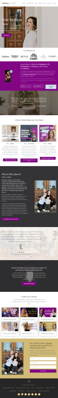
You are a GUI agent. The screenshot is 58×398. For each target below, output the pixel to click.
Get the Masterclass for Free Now (29, 160)
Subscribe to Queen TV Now (48, 158)
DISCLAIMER (21, 391)
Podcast (40, 3)
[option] (29, 242)
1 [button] (27, 256)
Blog (44, 3)
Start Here (6, 35)
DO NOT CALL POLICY (31, 391)
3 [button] (30, 256)
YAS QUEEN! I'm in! (29, 283)
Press (32, 387)
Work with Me (30, 3)
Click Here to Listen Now (10, 159)
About (24, 3)
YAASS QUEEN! (43, 371)
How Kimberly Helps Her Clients (11, 219)
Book (36, 3)
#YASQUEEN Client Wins (8, 387)
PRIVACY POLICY (40, 387)
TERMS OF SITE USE (50, 387)
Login (54, 3)
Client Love (49, 3)
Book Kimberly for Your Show (22, 387)
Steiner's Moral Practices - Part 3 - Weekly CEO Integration (34, 333)
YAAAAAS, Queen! (51, 87)
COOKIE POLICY (12, 391)
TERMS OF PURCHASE (43, 391)
